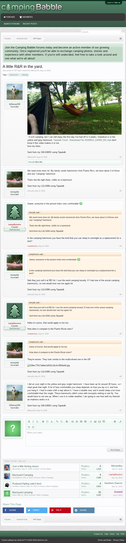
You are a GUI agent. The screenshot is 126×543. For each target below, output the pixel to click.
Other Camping (47, 478)
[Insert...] (104, 421)
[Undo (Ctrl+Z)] (29, 427)
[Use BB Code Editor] (120, 421)
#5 (121, 334)
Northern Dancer (19, 486)
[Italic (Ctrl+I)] (33, 421)
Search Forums (12, 24)
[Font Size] (47, 421)
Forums (10, 17)
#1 (121, 157)
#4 (121, 294)
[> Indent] (85, 421)
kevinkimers (17, 478)
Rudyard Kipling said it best (26, 483)
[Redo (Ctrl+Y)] (33, 427)
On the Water (45, 469)
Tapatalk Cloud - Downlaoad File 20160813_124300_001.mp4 (82, 140)
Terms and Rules (104, 540)
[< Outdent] (81, 421)
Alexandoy (16, 469)
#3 (121, 246)
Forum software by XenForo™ (25, 540)
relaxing (25, 75)
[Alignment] (67, 421)
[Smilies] (91, 421)
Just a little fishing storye (25, 466)
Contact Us (98, 534)
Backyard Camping (22, 475)
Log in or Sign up (113, 2)
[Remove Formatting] (115, 421)
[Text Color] (43, 421)
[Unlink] (61, 421)
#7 (121, 410)
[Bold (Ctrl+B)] (29, 421)
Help (106, 534)
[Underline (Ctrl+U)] (37, 421)
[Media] (99, 421)
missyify (31, 162)
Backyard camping (22, 492)
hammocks (14, 75)
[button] (13, 510)
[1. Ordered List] (77, 421)
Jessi (14, 495)
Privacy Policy (118, 540)
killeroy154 (35, 70)
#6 (121, 376)
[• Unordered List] (72, 421)
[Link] (57, 421)
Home (112, 534)
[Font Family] (51, 421)
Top (117, 534)
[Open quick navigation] (120, 38)
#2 (121, 191)
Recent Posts (30, 24)
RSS (122, 534)
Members (28, 17)
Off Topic (17, 70)
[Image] (95, 421)
